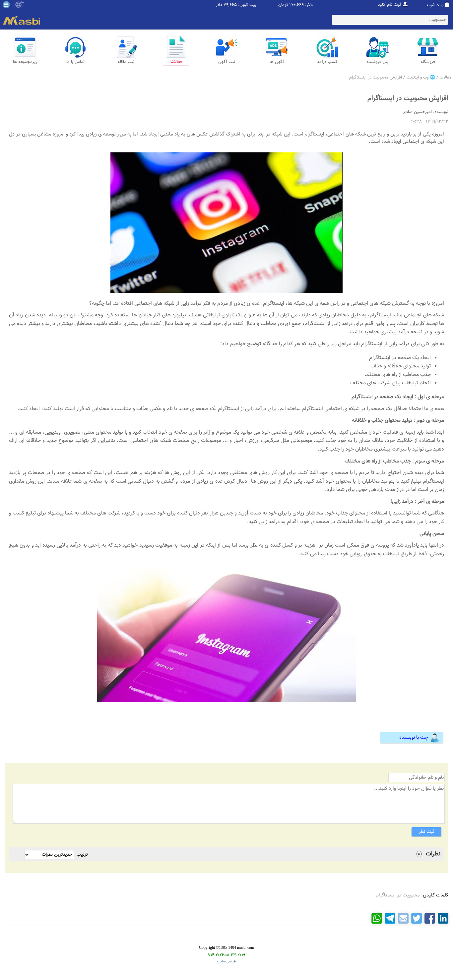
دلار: (309, 5)
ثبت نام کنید (389, 4)
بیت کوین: (247, 5)
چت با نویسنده (413, 737)
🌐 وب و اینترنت (421, 77)
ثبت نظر (426, 832)
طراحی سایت (226, 961)
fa (22, 3)
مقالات (445, 77)
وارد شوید (434, 5)
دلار (219, 5)
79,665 (230, 5)
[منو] (6, 4)
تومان (283, 5)
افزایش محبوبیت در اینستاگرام (375, 77)
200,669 (296, 5)
